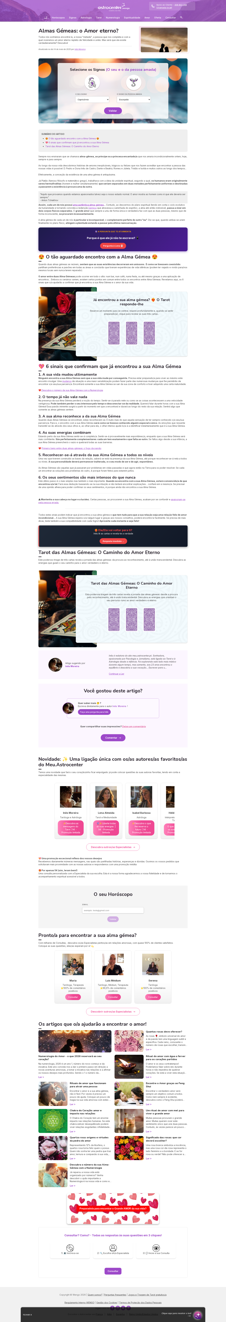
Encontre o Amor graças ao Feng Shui (165, 1085)
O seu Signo (81, 94)
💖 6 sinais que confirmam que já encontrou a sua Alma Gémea (77, 142)
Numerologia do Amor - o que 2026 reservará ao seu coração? (69, 1058)
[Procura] (181, 18)
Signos (72, 17)
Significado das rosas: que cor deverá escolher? (163, 1139)
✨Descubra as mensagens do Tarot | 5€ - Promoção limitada (70, 828)
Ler (40, 1077)
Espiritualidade (132, 17)
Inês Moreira (80, 49)
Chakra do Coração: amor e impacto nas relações (86, 1112)
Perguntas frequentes (115, 1294)
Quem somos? (95, 1294)
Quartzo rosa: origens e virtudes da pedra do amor (89, 1139)
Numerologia (113, 17)
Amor (147, 17)
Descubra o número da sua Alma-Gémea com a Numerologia (72, 390)
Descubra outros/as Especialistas (111, 847)
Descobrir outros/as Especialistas (111, 1011)
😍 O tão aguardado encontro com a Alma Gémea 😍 (72, 138)
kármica (92, 208)
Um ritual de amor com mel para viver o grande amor (165, 1112)
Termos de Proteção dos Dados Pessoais (140, 1302)
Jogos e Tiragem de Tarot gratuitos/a (147, 1294)
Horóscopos (58, 17)
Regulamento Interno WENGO (79, 1302)
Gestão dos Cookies (106, 1302)
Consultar (170, 17)
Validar (113, 110)
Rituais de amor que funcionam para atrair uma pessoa (88, 1085)
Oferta (157, 17)
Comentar (111, 737)
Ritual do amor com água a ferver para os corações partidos (165, 1058)
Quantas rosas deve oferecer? (164, 1031)
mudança (66, 381)
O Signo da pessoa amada (129, 94)
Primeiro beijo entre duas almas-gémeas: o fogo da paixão (71, 448)
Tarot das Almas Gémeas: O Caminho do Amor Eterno (72, 146)
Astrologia (86, 17)
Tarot (99, 17)
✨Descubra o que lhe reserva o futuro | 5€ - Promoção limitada (141, 828)
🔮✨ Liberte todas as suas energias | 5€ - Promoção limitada (106, 828)
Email (85, 904)
